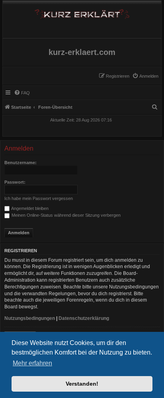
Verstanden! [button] (82, 383)
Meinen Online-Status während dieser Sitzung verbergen (65, 215)
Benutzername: (20, 162)
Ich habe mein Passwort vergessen (38, 198)
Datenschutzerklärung (84, 318)
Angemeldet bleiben (29, 208)
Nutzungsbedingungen (29, 318)
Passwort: (14, 182)
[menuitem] (145, 76)
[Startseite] (82, 12)
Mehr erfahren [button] (32, 363)
